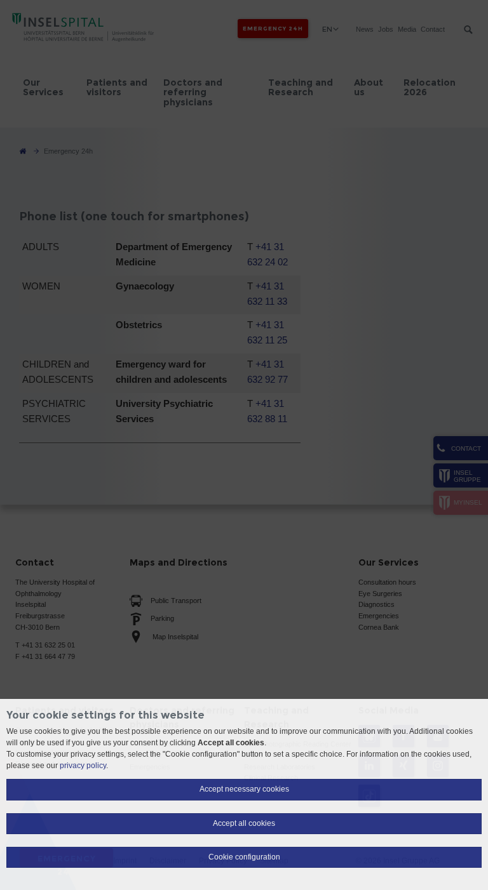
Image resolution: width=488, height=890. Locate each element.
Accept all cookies (244, 823)
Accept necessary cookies (244, 789)
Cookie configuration (244, 857)
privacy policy (83, 765)
